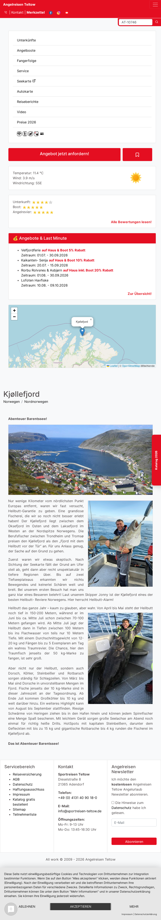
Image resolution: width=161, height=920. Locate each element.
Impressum (21, 794)
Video (21, 112)
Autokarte (25, 91)
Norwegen (11, 401)
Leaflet (113, 365)
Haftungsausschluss (28, 789)
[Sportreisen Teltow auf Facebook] (49, 12)
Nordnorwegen (36, 401)
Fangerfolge (26, 61)
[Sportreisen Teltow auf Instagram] (57, 12)
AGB (16, 779)
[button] (82, 332)
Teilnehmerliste (24, 814)
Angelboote (26, 50)
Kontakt (18, 12)
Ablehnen (27, 906)
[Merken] (137, 154)
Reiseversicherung (27, 774)
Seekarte (24, 81)
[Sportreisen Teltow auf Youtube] (65, 12)
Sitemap (19, 809)
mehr (134, 906)
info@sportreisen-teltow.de (79, 811)
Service (23, 71)
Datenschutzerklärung (146, 914)
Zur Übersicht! (140, 294)
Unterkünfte (26, 40)
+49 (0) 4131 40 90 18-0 (77, 798)
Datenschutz (23, 784)
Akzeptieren (80, 906)
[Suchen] (156, 22)
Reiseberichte (27, 102)
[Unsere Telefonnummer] (7, 12)
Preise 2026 (26, 122)
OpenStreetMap (131, 365)
